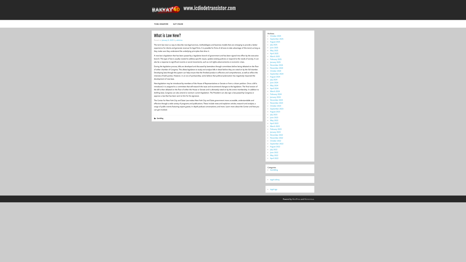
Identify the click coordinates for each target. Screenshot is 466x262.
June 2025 (274, 47)
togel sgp (273, 189)
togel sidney (275, 179)
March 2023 (275, 126)
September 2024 (276, 74)
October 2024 (275, 71)
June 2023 (274, 117)
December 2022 (276, 135)
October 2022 (275, 140)
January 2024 (275, 97)
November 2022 (276, 138)
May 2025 (274, 50)
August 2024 (275, 76)
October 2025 (275, 36)
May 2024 (274, 85)
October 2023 (275, 106)
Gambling (160, 118)
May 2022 (274, 155)
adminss (179, 40)
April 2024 (274, 88)
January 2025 (275, 62)
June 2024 (274, 82)
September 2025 (276, 39)
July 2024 (273, 79)
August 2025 (275, 42)
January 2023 (275, 132)
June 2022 (274, 152)
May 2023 (274, 120)
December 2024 (276, 65)
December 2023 (276, 100)
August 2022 (275, 146)
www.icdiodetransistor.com (209, 8)
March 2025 (275, 56)
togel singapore (161, 24)
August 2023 (275, 111)
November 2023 (276, 103)
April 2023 (274, 123)
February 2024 (276, 94)
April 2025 (274, 53)
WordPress (296, 199)
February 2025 (276, 59)
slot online (178, 24)
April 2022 (274, 158)
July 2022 (273, 149)
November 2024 (276, 68)
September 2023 (276, 108)
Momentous (309, 199)
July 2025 (273, 44)
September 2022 (276, 143)
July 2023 (273, 114)
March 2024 (275, 91)
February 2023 (276, 129)
